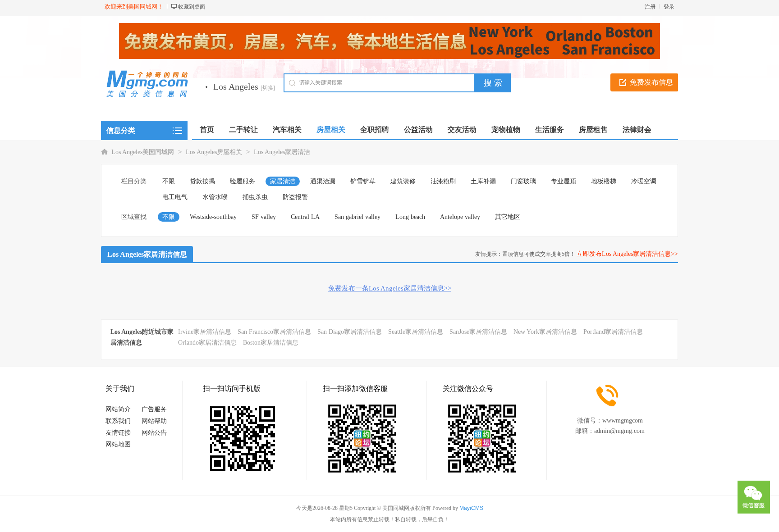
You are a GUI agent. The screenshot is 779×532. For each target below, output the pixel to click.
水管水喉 (215, 197)
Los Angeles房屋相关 (214, 152)
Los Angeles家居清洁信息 (147, 254)
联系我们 (118, 421)
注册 (650, 7)
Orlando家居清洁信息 (207, 342)
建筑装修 (403, 181)
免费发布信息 (651, 82)
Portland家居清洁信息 (613, 331)
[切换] (268, 88)
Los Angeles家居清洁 (282, 152)
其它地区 (507, 217)
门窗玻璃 (523, 181)
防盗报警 (295, 197)
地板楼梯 (603, 181)
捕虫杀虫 (255, 197)
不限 (168, 181)
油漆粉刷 (443, 181)
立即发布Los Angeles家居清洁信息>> (627, 253)
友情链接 (118, 432)
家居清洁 (282, 181)
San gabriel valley (357, 217)
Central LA (305, 217)
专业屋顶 (563, 181)
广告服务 (154, 409)
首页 (207, 129)
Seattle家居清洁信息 (415, 331)
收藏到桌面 (191, 7)
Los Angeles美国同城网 (142, 152)
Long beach (410, 217)
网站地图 (118, 444)
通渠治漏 (322, 181)
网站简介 (118, 409)
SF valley (264, 217)
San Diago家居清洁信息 (349, 331)
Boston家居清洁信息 (270, 342)
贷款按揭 (202, 181)
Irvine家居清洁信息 (204, 331)
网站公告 (154, 432)
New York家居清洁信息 (545, 331)
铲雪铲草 (363, 181)
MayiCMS (471, 508)
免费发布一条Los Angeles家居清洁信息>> (389, 288)
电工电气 (175, 197)
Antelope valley (460, 217)
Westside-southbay (213, 217)
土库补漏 (483, 181)
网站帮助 (154, 421)
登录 (669, 7)
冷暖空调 (643, 181)
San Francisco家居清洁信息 (274, 331)
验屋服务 (242, 181)
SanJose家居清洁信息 (478, 331)
